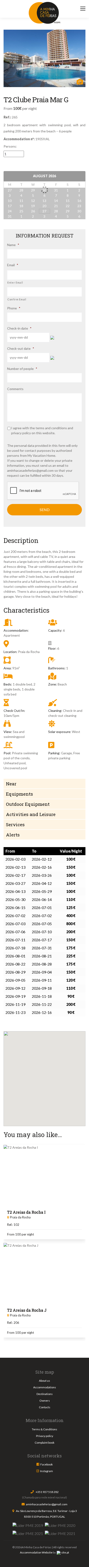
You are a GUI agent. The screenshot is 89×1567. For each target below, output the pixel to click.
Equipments (19, 794)
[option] (44, 58)
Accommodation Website (36, 1552)
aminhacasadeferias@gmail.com (30, 470)
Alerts (13, 835)
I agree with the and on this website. (42, 430)
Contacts (44, 1407)
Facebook (46, 1464)
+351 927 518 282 (47, 1492)
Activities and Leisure (31, 814)
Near (11, 784)
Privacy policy (44, 1436)
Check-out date (20, 348)
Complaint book (44, 1442)
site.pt (65, 1552)
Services (15, 824)
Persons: (10, 146)
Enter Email (15, 282)
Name (13, 245)
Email (12, 265)
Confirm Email (16, 299)
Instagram (46, 1471)
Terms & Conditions (44, 1429)
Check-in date (19, 328)
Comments (15, 389)
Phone (13, 308)
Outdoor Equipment (28, 804)
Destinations (45, 1394)
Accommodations (44, 1387)
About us (44, 1380)
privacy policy (21, 433)
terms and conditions (52, 428)
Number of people (22, 369)
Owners (44, 1400)
